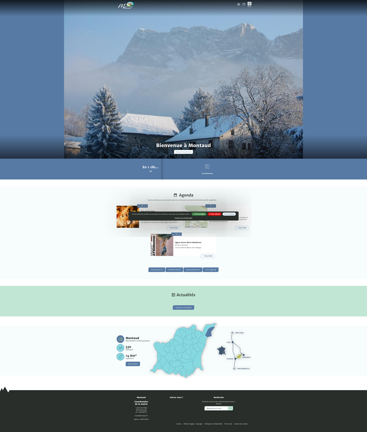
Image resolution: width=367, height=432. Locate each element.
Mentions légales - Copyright (193, 424)
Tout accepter (199, 214)
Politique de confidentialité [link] (183, 218)
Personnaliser (229, 214)
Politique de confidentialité (213, 424)
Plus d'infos (133, 364)
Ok (230, 408)
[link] (244, 5)
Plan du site (228, 424)
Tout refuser (215, 214)
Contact (178, 424)
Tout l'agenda (210, 269)
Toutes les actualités (183, 307)
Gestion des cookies (241, 424)
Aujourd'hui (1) (157, 269)
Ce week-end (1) (174, 269)
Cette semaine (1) (193, 269)
